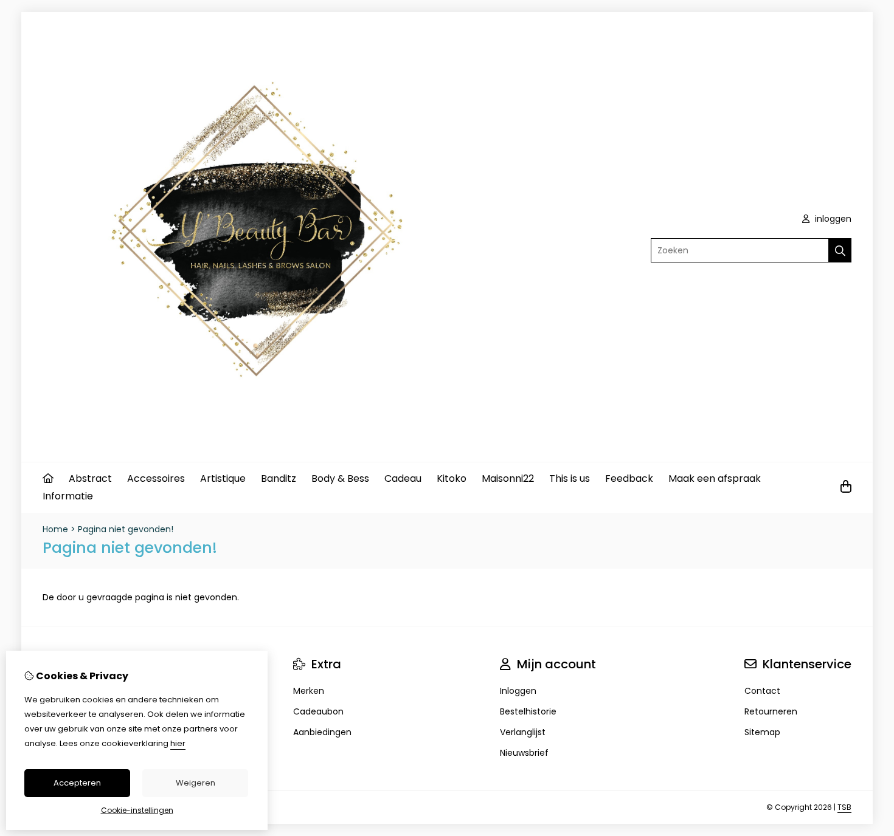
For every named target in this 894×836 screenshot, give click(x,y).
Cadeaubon (318, 711)
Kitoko (451, 478)
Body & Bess (340, 478)
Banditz (278, 478)
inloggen (832, 219)
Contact (762, 691)
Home (55, 529)
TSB (844, 807)
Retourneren (770, 711)
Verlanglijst (523, 732)
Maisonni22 (508, 478)
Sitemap (762, 732)
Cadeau (402, 478)
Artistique (223, 478)
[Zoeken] (840, 250)
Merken (308, 691)
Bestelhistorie (528, 711)
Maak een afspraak (714, 478)
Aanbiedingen (322, 732)
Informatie (68, 496)
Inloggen (518, 691)
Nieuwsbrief (524, 753)
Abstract (90, 478)
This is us (569, 478)
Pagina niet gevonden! (125, 529)
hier (177, 743)
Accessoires (156, 478)
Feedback (629, 478)
